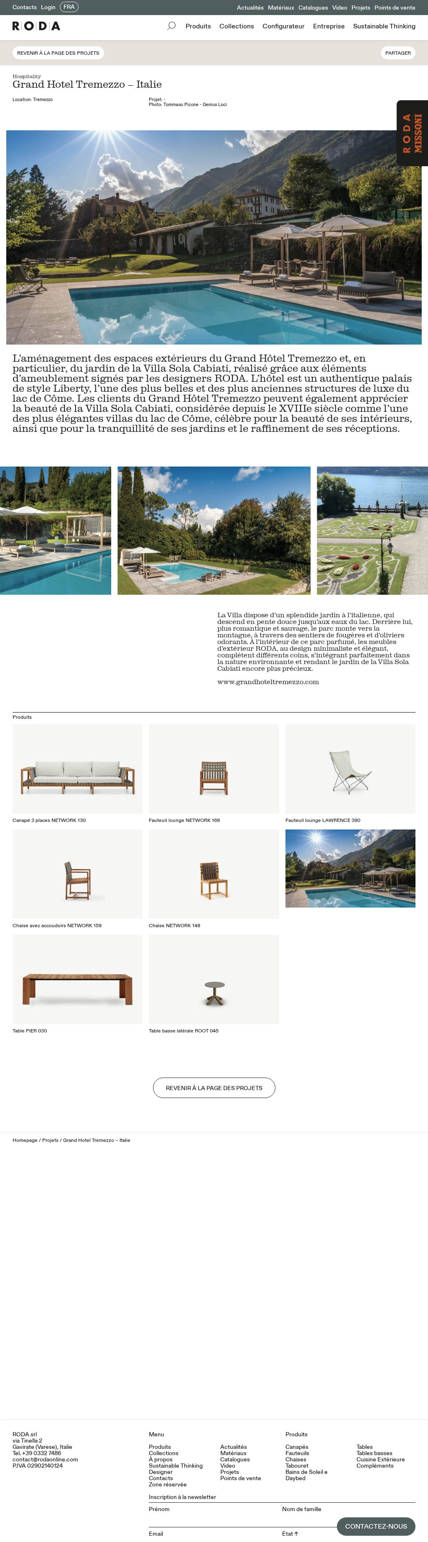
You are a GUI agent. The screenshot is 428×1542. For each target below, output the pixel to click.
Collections (236, 26)
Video (339, 7)
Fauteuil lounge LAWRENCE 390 (322, 820)
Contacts (25, 7)
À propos (161, 1459)
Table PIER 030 (30, 1031)
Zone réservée (168, 1484)
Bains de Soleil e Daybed (306, 1475)
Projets (361, 7)
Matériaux (281, 7)
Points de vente (394, 7)
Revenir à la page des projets (58, 53)
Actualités (250, 7)
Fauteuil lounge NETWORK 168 (184, 820)
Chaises (295, 1459)
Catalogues (313, 7)
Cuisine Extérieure (381, 1459)
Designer (161, 1472)
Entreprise (329, 26)
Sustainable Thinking (384, 26)
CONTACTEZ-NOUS (376, 1526)
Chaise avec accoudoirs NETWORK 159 (57, 926)
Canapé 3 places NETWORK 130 (49, 820)
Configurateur (283, 26)
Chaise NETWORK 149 (174, 926)
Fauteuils (297, 1453)
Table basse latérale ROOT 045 (184, 1031)
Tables (365, 1447)
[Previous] (107, 531)
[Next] (321, 531)
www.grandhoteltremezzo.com (268, 681)
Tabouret (296, 1466)
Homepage (25, 1140)
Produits (198, 26)
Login (48, 7)
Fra (69, 6)
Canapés (296, 1447)
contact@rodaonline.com (45, 1459)
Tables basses (374, 1453)
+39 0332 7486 (41, 1453)
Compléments (375, 1466)
